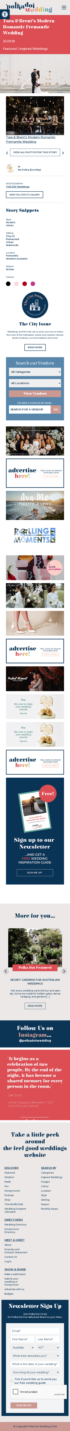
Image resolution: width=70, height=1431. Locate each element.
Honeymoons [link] (12, 1190)
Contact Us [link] (10, 1256)
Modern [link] (10, 222)
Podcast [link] (9, 1195)
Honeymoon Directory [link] (11, 1230)
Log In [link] (8, 1261)
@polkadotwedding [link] (35, 1040)
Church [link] (10, 236)
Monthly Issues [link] (49, 1208)
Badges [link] (8, 1293)
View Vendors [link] (35, 394)
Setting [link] (45, 1199)
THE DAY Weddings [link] (17, 186)
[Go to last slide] (6, 971)
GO (56, 409)
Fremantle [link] (12, 255)
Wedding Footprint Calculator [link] (15, 1210)
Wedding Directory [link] (15, 1224)
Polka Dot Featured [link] (35, 968)
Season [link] (45, 1204)
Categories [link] (47, 1172)
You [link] (6, 1186)
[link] (5, 14)
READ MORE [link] (35, 347)
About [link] (7, 1244)
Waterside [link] (12, 245)
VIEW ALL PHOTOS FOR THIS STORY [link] (35, 152)
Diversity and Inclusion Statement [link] (15, 1251)
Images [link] (45, 1181)
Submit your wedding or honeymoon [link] (11, 1281)
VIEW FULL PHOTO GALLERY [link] (24, 194)
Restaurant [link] (12, 239)
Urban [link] (9, 225)
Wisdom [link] (9, 1177)
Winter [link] (10, 269)
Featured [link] (10, 49)
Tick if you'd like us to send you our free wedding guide (35, 1381)
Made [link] (7, 1181)
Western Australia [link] (16, 258)
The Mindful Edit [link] (13, 1204)
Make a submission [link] (15, 1274)
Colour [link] (45, 1186)
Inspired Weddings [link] (33, 49)
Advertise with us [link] (14, 1289)
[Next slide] (64, 971)
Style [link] (44, 1195)
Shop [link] (7, 1199)
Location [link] (46, 1190)
